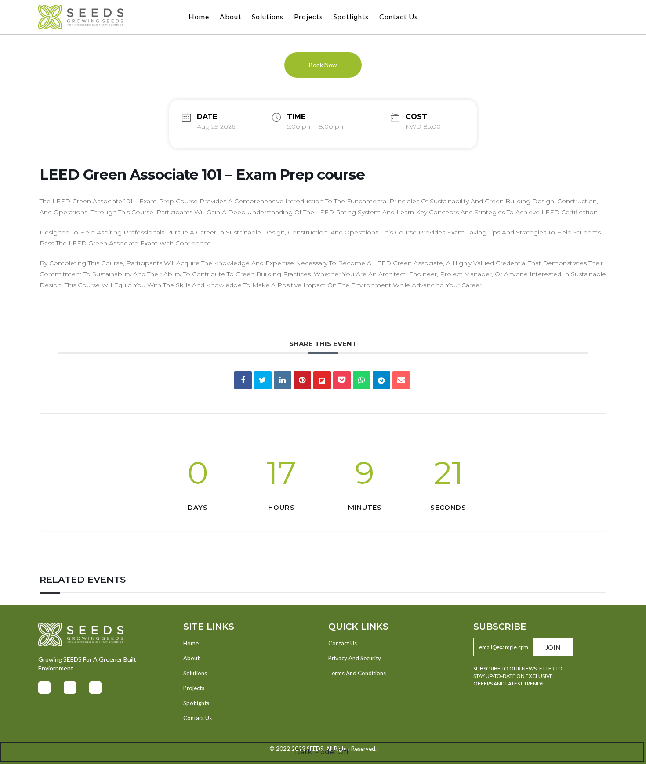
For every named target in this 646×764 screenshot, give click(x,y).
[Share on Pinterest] (302, 380)
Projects (308, 16)
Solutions (267, 16)
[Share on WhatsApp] (361, 380)
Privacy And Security (354, 658)
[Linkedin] (282, 380)
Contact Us (398, 16)
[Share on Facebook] (243, 380)
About (230, 16)
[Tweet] (263, 380)
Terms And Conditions (357, 673)
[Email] (401, 380)
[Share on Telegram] (381, 380)
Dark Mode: (315, 752)
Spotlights (351, 16)
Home (199, 16)
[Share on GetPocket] (342, 380)
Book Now (323, 64)
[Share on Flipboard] (322, 380)
